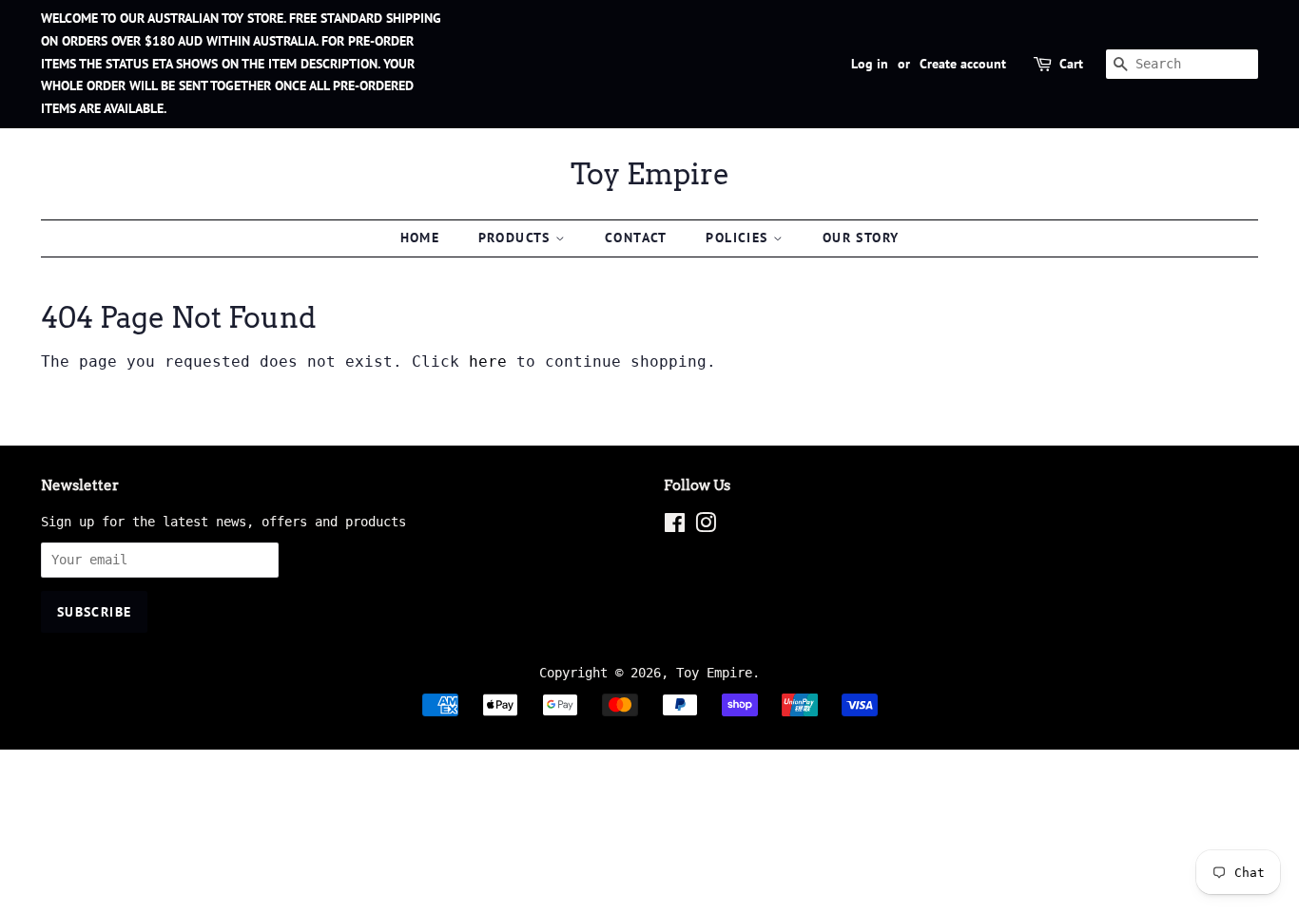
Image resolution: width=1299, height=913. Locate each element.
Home (420, 237)
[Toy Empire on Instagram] (705, 526)
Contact (636, 237)
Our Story (861, 237)
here (488, 361)
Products (517, 237)
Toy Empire (650, 174)
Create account (963, 63)
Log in (869, 63)
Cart (1071, 63)
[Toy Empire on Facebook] (675, 526)
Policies (739, 237)
